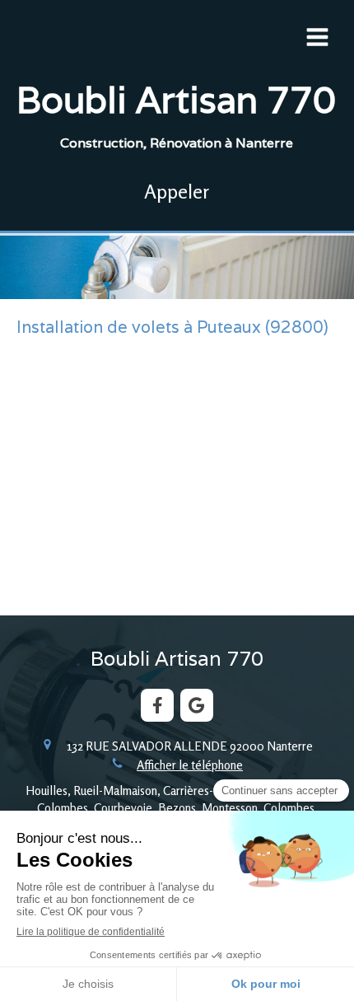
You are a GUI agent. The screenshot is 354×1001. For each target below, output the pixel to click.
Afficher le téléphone (190, 765)
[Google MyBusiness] (196, 705)
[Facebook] (157, 705)
